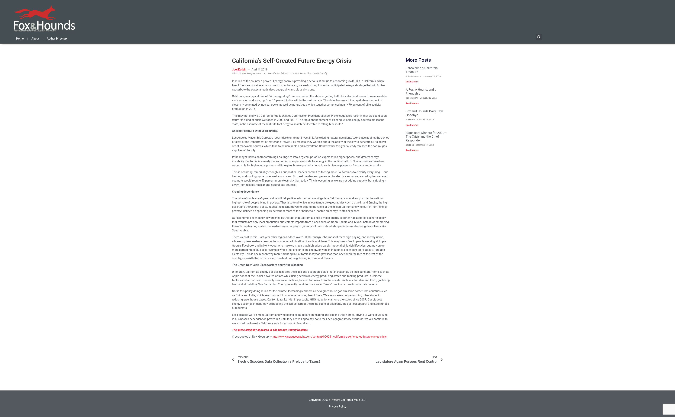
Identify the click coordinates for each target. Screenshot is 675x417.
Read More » (412, 81)
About (35, 38)
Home (20, 38)
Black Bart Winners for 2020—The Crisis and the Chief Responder (426, 136)
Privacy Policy (337, 406)
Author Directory (57, 38)
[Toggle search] (539, 37)
